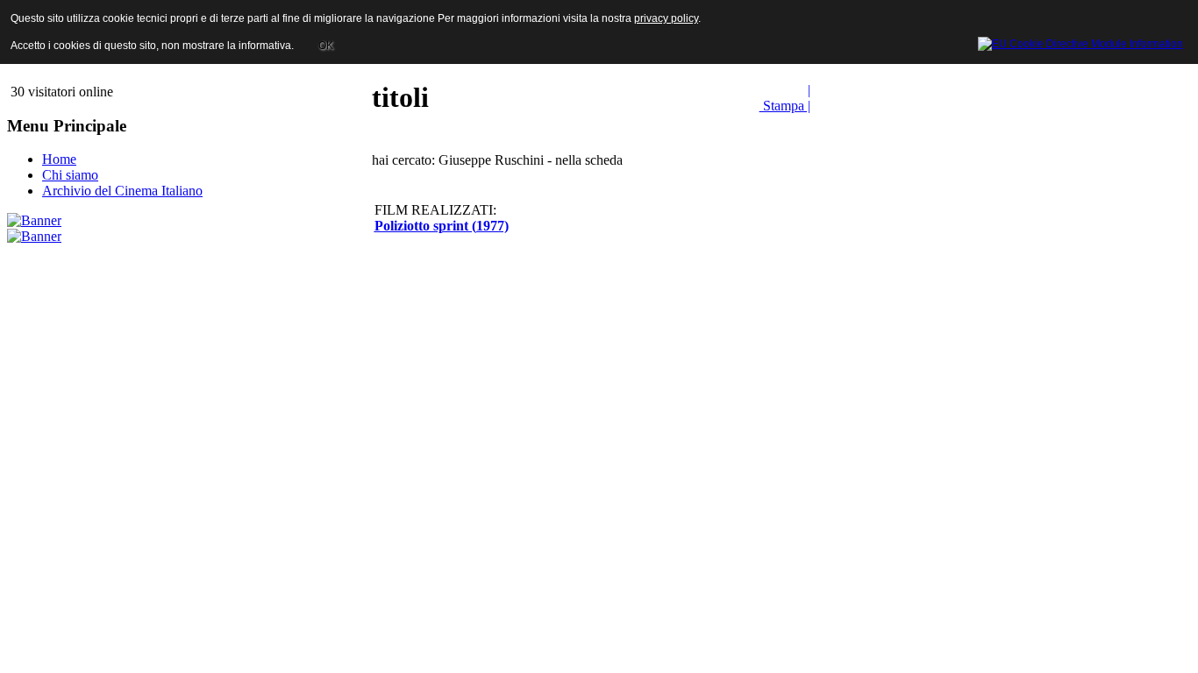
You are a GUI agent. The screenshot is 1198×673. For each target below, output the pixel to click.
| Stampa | (784, 97)
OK (325, 45)
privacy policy (666, 18)
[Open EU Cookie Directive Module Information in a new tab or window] (1080, 41)
